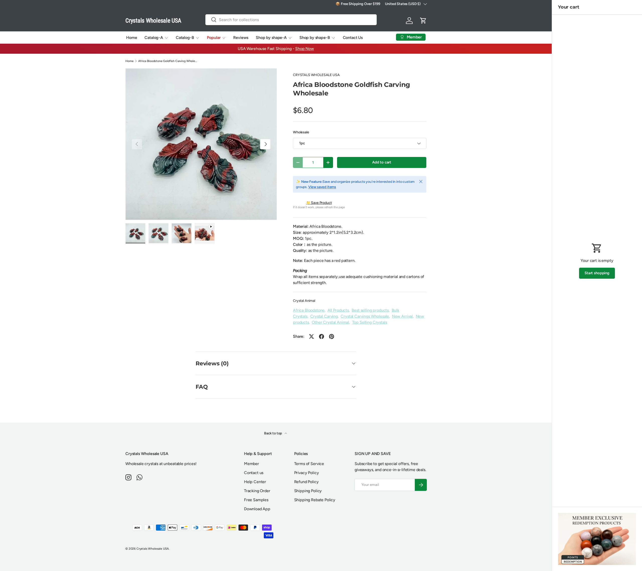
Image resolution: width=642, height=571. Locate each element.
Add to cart (381, 162)
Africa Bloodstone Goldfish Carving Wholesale (168, 61)
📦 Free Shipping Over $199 (358, 4)
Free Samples (256, 499)
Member (251, 463)
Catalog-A (153, 37)
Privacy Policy (306, 472)
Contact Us (353, 37)
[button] (423, 20)
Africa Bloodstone (309, 310)
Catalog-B (185, 37)
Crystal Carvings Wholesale (365, 316)
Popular (214, 37)
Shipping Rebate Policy (314, 499)
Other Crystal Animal (330, 322)
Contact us (253, 472)
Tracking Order (257, 490)
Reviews (240, 37)
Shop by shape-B (314, 37)
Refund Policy (306, 481)
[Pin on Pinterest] (332, 336)
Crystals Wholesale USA (152, 548)
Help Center (255, 481)
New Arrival (402, 316)
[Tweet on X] (311, 336)
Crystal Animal (304, 301)
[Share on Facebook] (321, 336)
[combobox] (291, 19)
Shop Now (304, 48)
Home (131, 37)
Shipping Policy (308, 490)
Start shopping (597, 273)
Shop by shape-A (271, 37)
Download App (257, 508)
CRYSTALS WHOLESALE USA (316, 75)
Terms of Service (309, 463)
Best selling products (370, 310)
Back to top (273, 433)
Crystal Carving (324, 316)
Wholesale (301, 132)
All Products (338, 310)
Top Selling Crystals (369, 322)
